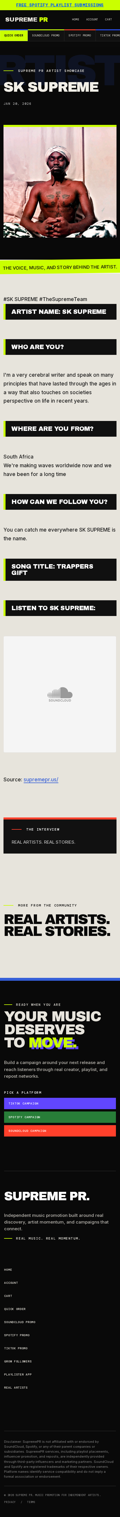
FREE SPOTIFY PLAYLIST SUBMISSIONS (60, 5)
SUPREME (26, 20)
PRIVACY (9, 1502)
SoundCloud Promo (46, 35)
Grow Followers (17, 1361)
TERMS (31, 1502)
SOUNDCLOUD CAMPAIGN (27, 1131)
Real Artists (15, 1387)
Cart (108, 19)
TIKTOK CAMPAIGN (23, 1103)
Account (92, 19)
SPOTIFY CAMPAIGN (24, 1117)
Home (75, 19)
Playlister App (17, 1374)
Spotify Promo (80, 35)
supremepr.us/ (41, 780)
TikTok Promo (15, 1348)
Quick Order (13, 35)
